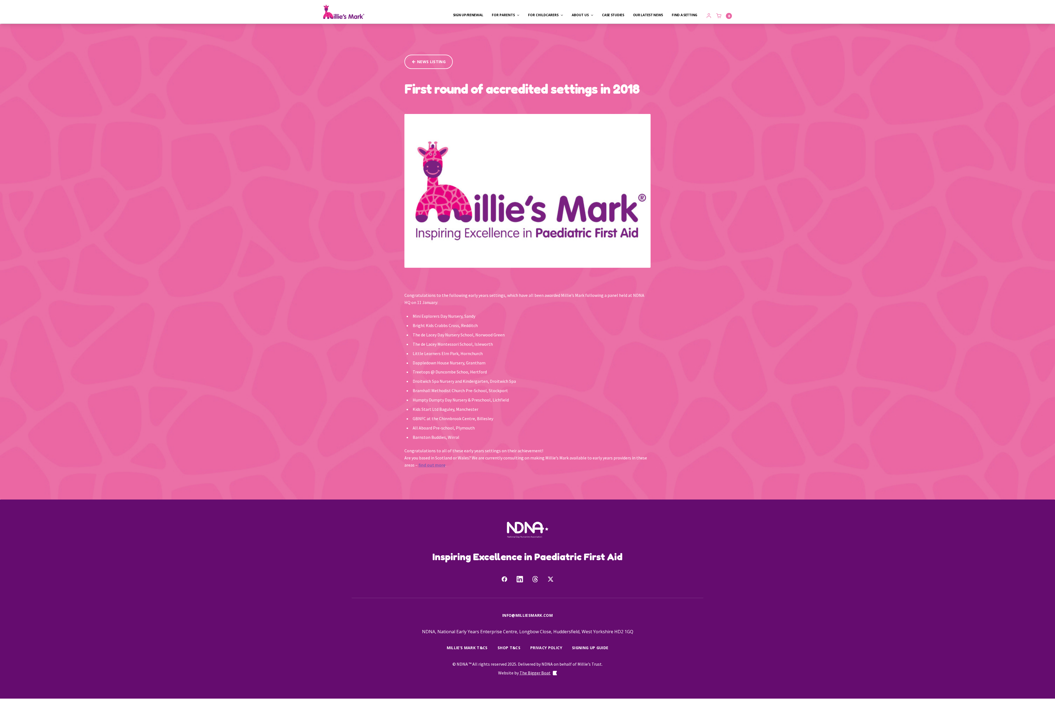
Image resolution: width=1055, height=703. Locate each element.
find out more (431, 465)
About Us (580, 15)
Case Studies (613, 15)
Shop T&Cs (509, 648)
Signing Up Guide (590, 648)
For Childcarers (543, 15)
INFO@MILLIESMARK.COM (527, 615)
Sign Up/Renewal (468, 15)
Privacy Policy (546, 648)
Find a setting (684, 15)
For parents (503, 15)
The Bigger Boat (535, 673)
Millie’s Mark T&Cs (467, 648)
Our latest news (648, 15)
